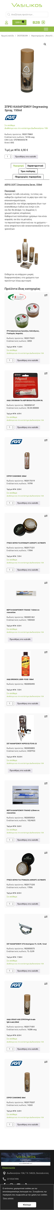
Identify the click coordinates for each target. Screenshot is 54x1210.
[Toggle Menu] (46, 29)
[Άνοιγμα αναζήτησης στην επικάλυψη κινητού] (27, 14)
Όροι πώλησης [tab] (28, 171)
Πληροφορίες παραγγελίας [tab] (28, 177)
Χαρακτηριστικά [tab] (35, 166)
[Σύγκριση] (45, 295)
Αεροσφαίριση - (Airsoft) (41, 36)
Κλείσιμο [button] (27, 1205)
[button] (45, 44)
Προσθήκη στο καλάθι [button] (25, 157)
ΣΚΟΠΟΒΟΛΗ (22, 36)
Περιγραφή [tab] (18, 166)
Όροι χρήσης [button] (8, 1198)
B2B (37, 22)
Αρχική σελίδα (7, 36)
